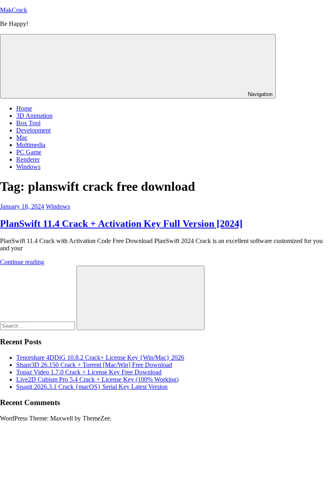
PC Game (28, 152)
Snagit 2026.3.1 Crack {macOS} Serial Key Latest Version (92, 386)
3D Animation (34, 115)
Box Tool (28, 123)
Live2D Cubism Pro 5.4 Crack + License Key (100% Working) (97, 379)
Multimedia (30, 144)
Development (33, 130)
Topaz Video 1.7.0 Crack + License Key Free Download (89, 372)
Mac (22, 137)
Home (24, 108)
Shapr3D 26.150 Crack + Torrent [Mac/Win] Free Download (94, 364)
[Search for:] (38, 325)
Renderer (28, 159)
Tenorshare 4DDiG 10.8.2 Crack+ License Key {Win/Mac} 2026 (100, 357)
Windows (28, 166)
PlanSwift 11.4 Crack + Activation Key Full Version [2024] (121, 223)
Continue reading (22, 261)
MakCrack (13, 9)
